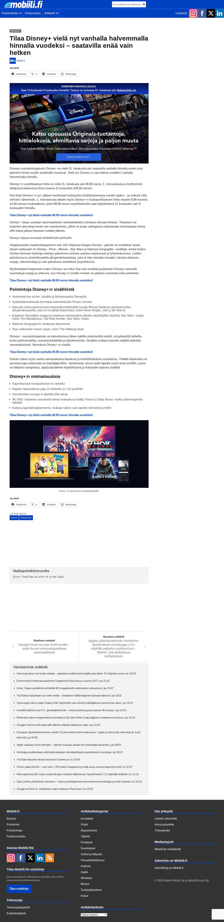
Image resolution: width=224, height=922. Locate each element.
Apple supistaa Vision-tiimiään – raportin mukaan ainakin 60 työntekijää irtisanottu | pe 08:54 (69, 744)
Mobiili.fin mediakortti (168, 849)
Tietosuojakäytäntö (18, 907)
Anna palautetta (164, 824)
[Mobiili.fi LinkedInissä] (219, 13)
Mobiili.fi (21, 60)
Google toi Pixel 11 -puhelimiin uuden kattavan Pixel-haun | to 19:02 (55, 788)
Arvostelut (87, 818)
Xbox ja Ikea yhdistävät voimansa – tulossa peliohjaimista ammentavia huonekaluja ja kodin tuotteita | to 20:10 (79, 781)
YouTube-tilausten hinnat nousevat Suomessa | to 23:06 (48, 759)
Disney (14, 518)
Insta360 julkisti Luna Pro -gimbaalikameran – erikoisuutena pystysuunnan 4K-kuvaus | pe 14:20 (71, 710)
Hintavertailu (33, 13)
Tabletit (85, 836)
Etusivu (11, 818)
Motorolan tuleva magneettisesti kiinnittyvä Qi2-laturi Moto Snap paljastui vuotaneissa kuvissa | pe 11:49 (76, 717)
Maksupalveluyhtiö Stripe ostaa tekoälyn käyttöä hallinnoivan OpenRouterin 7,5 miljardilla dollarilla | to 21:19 (78, 774)
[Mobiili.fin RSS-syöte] (49, 858)
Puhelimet (13, 824)
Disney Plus (26, 518)
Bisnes (85, 883)
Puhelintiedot (11, 13)
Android (85, 866)
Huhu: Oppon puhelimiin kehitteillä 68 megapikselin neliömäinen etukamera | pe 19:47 (65, 688)
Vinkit (84, 824)
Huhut (84, 895)
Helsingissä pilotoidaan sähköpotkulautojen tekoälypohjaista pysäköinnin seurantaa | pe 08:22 (70, 752)
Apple (84, 872)
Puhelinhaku (14, 830)
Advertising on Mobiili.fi (169, 867)
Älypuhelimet (89, 830)
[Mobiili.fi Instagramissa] (193, 13)
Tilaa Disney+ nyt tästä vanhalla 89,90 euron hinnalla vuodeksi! (51, 351)
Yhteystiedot (162, 830)
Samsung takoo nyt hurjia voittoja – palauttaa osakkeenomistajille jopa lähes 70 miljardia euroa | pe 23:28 (76, 673)
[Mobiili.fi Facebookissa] (202, 13)
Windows (86, 878)
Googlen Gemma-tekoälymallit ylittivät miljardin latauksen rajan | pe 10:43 (58, 724)
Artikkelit (50, 13)
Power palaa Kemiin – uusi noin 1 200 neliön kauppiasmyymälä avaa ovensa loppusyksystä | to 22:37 (74, 766)
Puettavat (86, 842)
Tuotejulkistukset (91, 889)
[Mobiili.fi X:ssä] (210, 13)
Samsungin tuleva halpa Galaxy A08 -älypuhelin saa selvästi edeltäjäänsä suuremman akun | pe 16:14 (75, 702)
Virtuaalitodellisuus (92, 860)
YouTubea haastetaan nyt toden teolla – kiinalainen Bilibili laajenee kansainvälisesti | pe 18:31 (69, 695)
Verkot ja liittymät (91, 854)
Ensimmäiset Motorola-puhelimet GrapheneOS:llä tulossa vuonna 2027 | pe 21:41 (63, 680)
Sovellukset (88, 848)
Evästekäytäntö (16, 913)
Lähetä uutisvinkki (166, 818)
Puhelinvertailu (16, 836)
